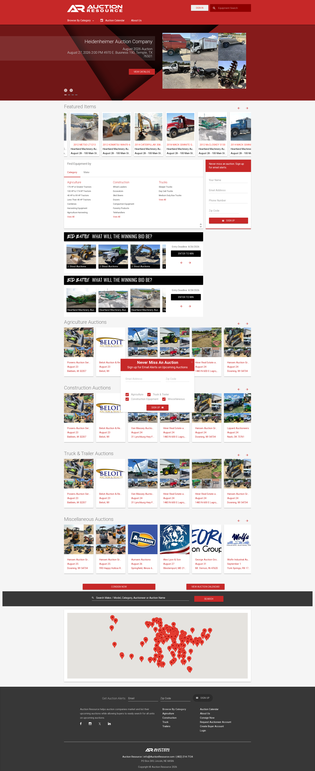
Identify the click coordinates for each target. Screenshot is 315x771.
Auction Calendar (209, 709)
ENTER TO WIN (186, 253)
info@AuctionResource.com (159, 756)
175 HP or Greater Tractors (79, 187)
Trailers (166, 726)
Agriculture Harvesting (77, 212)
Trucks (163, 182)
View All (70, 217)
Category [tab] (72, 172)
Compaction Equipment (123, 204)
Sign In (199, 8)
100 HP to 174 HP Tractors (79, 191)
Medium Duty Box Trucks (170, 195)
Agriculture (136, 394)
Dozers (116, 200)
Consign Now (119, 586)
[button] (65, 90)
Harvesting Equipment (77, 208)
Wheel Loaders (120, 187)
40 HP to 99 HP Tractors (78, 195)
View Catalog (142, 68)
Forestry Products (121, 208)
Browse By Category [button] (79, 20)
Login (203, 730)
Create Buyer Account (212, 726)
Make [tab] (86, 172)
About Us (136, 20)
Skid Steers (118, 195)
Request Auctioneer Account (215, 722)
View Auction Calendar (205, 586)
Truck (165, 722)
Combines (71, 204)
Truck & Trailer (160, 394)
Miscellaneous (176, 399)
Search (208, 599)
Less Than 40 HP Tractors (79, 200)
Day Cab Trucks (166, 191)
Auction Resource (132, 756)
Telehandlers (119, 212)
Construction (121, 182)
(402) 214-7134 (184, 756)
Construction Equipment (144, 399)
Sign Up (155, 407)
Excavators (118, 191)
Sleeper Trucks (165, 187)
